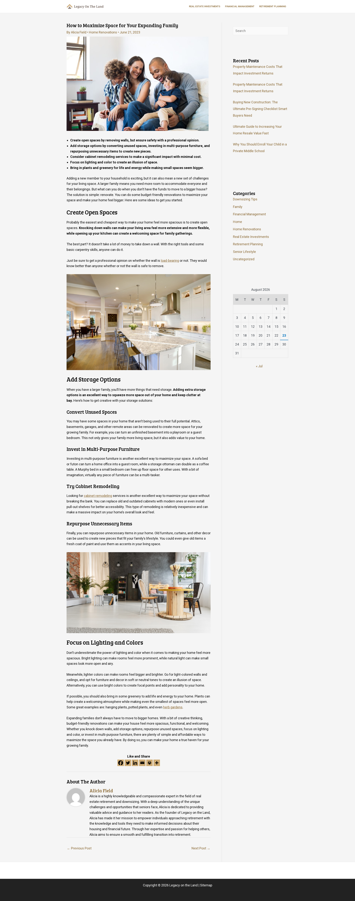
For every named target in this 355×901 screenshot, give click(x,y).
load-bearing (170, 260)
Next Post (201, 848)
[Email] (142, 763)
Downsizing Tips (245, 199)
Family (237, 207)
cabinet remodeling (98, 496)
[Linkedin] (135, 763)
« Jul (259, 366)
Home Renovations (103, 32)
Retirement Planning (248, 244)
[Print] (149, 763)
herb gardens (172, 707)
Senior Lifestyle (244, 252)
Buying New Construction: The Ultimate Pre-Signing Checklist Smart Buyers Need (260, 108)
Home (237, 222)
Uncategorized (243, 259)
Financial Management (249, 214)
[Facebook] (120, 763)
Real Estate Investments (251, 237)
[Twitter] (128, 763)
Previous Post (79, 848)
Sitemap (206, 885)
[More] (156, 763)
